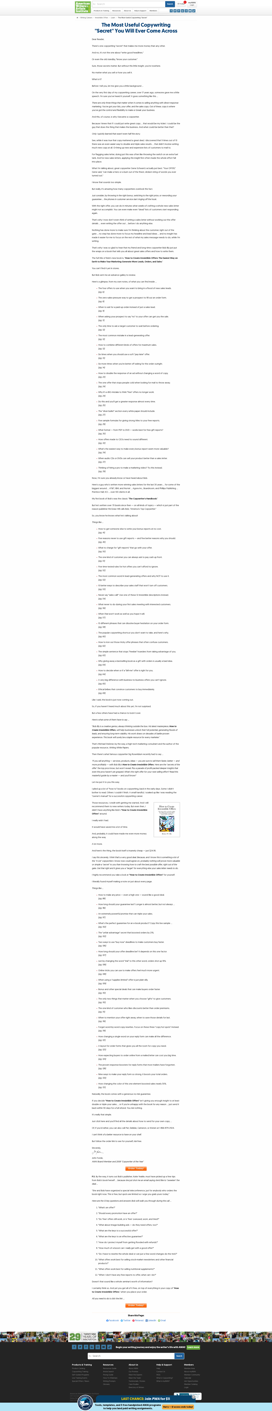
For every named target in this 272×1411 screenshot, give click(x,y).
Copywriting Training (80, 1371)
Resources (116, 11)
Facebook (114, 1320)
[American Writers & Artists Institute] (83, 7)
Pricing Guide (108, 1375)
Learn (113, 18)
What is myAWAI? (163, 1381)
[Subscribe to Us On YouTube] (190, 11)
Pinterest (139, 1320)
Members (153, 11)
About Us (127, 11)
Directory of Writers (136, 1387)
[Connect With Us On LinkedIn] (182, 11)
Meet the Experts (135, 1375)
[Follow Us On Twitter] (175, 11)
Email (163, 1320)
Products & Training (101, 11)
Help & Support (140, 11)
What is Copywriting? (164, 1378)
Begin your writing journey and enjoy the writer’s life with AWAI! (157, 1347)
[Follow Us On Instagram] (186, 11)
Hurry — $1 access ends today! (178, 1407)
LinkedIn (152, 1320)
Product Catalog (78, 1368)
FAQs (158, 1375)
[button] (181, 4)
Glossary (106, 1384)
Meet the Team (135, 1378)
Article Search (108, 1371)
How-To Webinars (110, 1378)
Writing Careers (86, 18)
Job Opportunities (191, 1381)
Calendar (187, 1378)
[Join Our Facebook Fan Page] (171, 11)
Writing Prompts (109, 1381)
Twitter (126, 1320)
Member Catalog (190, 1384)
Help (158, 1368)
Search (170, 4)
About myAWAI (190, 1371)
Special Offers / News (80, 1381)
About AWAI (133, 1368)
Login (186, 1387)
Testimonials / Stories (137, 1381)
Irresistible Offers (102, 18)
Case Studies (134, 1384)
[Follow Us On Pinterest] (178, 11)
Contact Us (160, 1371)
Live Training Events (79, 1378)
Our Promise (133, 1371)
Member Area (189, 1368)
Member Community (192, 1375)
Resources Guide (109, 1368)
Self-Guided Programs (80, 1375)
